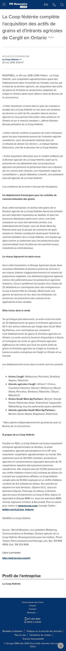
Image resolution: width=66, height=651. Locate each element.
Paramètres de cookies (40, 634)
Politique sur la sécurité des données (44, 631)
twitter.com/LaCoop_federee (18, 509)
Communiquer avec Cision (33, 602)
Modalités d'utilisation (12, 631)
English (51, 37)
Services (31, 612)
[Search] (62, 4)
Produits (32, 605)
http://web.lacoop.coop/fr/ (16, 558)
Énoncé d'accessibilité (33, 638)
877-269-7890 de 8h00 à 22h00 (32, 620)
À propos (32, 609)
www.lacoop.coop (27, 505)
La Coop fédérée (11, 583)
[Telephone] (54, 4)
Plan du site (20, 634)
